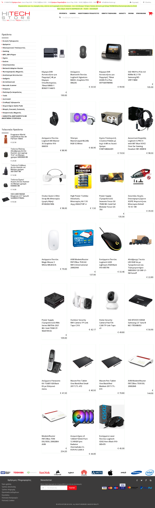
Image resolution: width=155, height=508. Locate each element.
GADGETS (122, 13)
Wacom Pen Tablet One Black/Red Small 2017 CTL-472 (79, 383)
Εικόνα (5, 61)
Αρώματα (6, 44)
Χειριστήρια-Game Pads (13, 106)
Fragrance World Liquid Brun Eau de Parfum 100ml (19, 136)
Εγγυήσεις (5, 495)
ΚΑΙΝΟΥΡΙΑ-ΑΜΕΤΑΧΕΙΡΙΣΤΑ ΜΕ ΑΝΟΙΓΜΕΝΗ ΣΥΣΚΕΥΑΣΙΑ (14, 117)
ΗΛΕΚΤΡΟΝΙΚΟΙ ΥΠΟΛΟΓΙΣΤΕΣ (88, 13)
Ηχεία (5, 58)
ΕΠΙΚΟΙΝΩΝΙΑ (141, 13)
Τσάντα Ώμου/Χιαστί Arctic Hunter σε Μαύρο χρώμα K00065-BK (20, 182)
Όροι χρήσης (6, 484)
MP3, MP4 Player (9, 54)
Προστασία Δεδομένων (10, 492)
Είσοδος (148, 2)
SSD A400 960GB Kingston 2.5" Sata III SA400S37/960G (20, 196)
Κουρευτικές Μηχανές (12, 113)
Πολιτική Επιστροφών (10, 498)
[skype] (150, 480)
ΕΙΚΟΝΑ (131, 13)
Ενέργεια (6, 89)
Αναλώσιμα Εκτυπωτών (12, 75)
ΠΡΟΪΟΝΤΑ (63, 13)
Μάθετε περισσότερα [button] (129, 494)
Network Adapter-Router (13, 68)
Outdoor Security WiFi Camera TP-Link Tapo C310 (79, 323)
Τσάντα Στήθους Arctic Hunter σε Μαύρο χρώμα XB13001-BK (18, 168)
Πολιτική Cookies (8, 500)
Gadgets (6, 78)
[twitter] (141, 480)
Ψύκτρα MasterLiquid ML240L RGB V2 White (79, 141)
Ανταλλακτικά (9, 82)
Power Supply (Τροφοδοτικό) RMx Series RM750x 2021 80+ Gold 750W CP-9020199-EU (51, 325)
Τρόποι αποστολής (9, 487)
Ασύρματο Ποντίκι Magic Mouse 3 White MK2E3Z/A (50, 262)
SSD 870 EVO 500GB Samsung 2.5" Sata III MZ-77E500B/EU (137, 323)
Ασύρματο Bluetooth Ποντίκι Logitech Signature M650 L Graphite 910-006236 (79, 77)
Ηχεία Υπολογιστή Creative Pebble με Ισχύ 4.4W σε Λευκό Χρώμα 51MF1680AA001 (108, 143)
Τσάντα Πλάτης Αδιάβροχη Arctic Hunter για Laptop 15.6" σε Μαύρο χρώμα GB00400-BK (19, 153)
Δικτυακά (7, 99)
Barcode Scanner (9, 85)
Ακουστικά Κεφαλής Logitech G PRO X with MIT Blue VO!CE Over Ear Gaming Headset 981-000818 (137, 143)
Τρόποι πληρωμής (8, 489)
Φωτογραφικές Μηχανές (13, 72)
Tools (5, 95)
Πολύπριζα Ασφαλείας (12, 92)
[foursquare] (146, 480)
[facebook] (137, 480)
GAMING (73, 13)
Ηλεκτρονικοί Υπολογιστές (14, 48)
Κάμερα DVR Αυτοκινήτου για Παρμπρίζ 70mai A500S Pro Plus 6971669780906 (106, 77)
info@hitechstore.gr (108, 2)
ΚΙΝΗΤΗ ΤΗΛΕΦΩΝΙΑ (109, 13)
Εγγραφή (135, 2)
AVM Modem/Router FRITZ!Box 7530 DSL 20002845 (137, 383)
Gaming (6, 51)
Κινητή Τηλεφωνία (10, 41)
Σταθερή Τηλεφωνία (11, 102)
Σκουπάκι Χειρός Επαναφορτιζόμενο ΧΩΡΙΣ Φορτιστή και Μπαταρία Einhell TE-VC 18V (137, 201)
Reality (96, 504)
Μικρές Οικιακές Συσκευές (14, 109)
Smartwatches (9, 65)
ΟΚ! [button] (131, 500)
